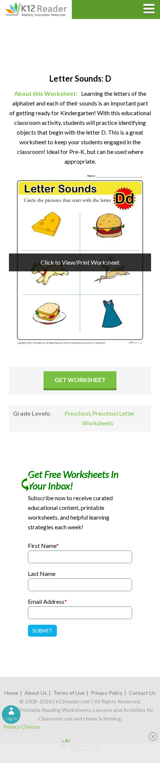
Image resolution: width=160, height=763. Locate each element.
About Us (36, 693)
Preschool (77, 413)
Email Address (47, 601)
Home (11, 693)
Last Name (41, 573)
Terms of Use (68, 693)
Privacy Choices (21, 726)
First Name (43, 545)
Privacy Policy (106, 693)
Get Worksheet (80, 379)
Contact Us (142, 693)
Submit (42, 630)
